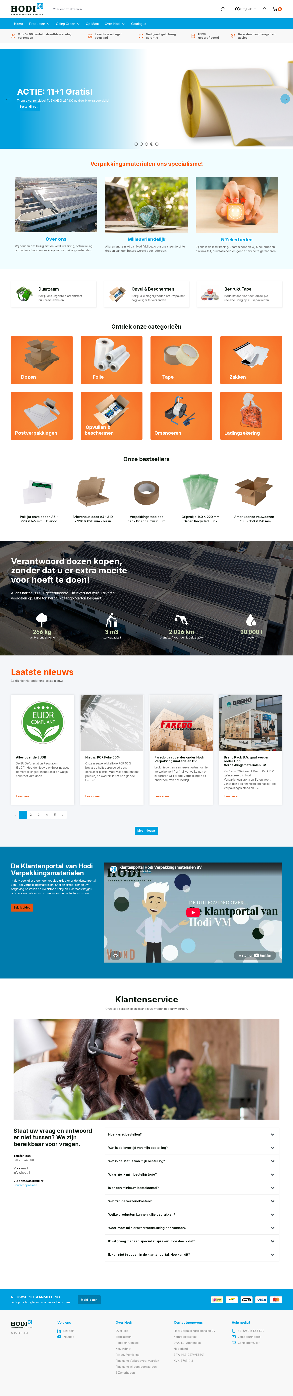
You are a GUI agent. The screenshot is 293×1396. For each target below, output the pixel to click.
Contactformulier (249, 1342)
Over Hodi (122, 1330)
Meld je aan (89, 1299)
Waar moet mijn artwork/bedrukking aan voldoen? (147, 1228)
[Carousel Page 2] (141, 144)
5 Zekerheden (237, 240)
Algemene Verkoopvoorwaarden (137, 1360)
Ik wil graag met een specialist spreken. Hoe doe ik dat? (151, 1241)
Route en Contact (127, 1342)
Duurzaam (48, 289)
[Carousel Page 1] (136, 144)
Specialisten (124, 1336)
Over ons (56, 239)
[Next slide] (285, 99)
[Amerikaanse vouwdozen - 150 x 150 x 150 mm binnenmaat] (254, 492)
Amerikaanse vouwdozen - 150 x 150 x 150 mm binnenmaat (254, 519)
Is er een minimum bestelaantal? (133, 1188)
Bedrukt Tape (238, 289)
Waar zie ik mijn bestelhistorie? (132, 1174)
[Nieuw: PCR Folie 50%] (112, 723)
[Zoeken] (222, 9)
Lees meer (23, 796)
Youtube (68, 1336)
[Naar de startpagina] (27, 9)
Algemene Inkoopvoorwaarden (136, 1366)
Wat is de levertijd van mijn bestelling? (138, 1148)
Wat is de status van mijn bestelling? (136, 1161)
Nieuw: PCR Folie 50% (102, 757)
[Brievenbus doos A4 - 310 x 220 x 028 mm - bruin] (92, 492)
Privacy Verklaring (128, 1354)
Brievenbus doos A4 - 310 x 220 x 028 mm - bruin (93, 519)
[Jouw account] (264, 9)
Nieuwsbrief (123, 1348)
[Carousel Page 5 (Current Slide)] (156, 144)
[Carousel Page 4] (151, 144)
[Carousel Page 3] (146, 144)
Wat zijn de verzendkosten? (130, 1201)
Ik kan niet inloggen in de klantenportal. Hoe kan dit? (149, 1254)
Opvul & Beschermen (153, 289)
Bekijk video (22, 907)
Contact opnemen (25, 1185)
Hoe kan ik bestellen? (125, 1134)
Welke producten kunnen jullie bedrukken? (141, 1214)
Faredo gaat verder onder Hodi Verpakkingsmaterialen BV (179, 759)
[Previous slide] (8, 99)
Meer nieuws (146, 830)
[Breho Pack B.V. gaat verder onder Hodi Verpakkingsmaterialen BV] (250, 723)
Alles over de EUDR (31, 757)
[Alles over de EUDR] (42, 723)
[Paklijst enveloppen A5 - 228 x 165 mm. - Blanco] (39, 492)
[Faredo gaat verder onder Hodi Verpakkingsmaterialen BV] (181, 723)
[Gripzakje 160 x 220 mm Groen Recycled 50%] (200, 492)
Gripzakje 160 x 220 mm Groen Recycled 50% (200, 519)
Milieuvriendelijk (146, 239)
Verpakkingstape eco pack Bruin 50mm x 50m (146, 519)
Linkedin (68, 1330)
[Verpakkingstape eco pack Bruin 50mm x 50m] (146, 492)
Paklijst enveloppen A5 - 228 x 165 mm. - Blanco (39, 519)
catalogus (27, 108)
